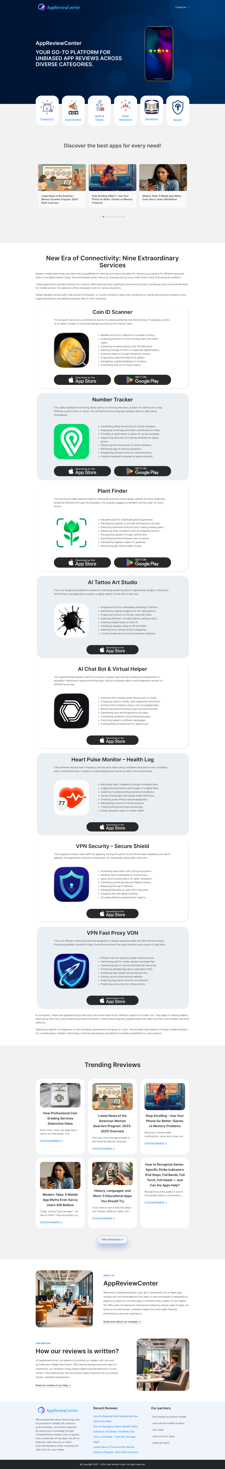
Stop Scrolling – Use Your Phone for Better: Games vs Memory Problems (165, 1121)
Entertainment (73, 119)
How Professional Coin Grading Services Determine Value (60, 1118)
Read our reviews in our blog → (53, 1385)
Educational (151, 119)
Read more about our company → (122, 1321)
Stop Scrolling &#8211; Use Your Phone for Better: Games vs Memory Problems (61, 199)
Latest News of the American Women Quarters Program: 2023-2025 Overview (112, 1123)
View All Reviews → (113, 1239)
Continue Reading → (51, 1140)
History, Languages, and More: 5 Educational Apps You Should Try (161, 197)
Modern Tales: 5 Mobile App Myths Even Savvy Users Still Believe (111, 197)
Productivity (47, 119)
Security (177, 119)
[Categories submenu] (188, 7)
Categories (180, 7)
